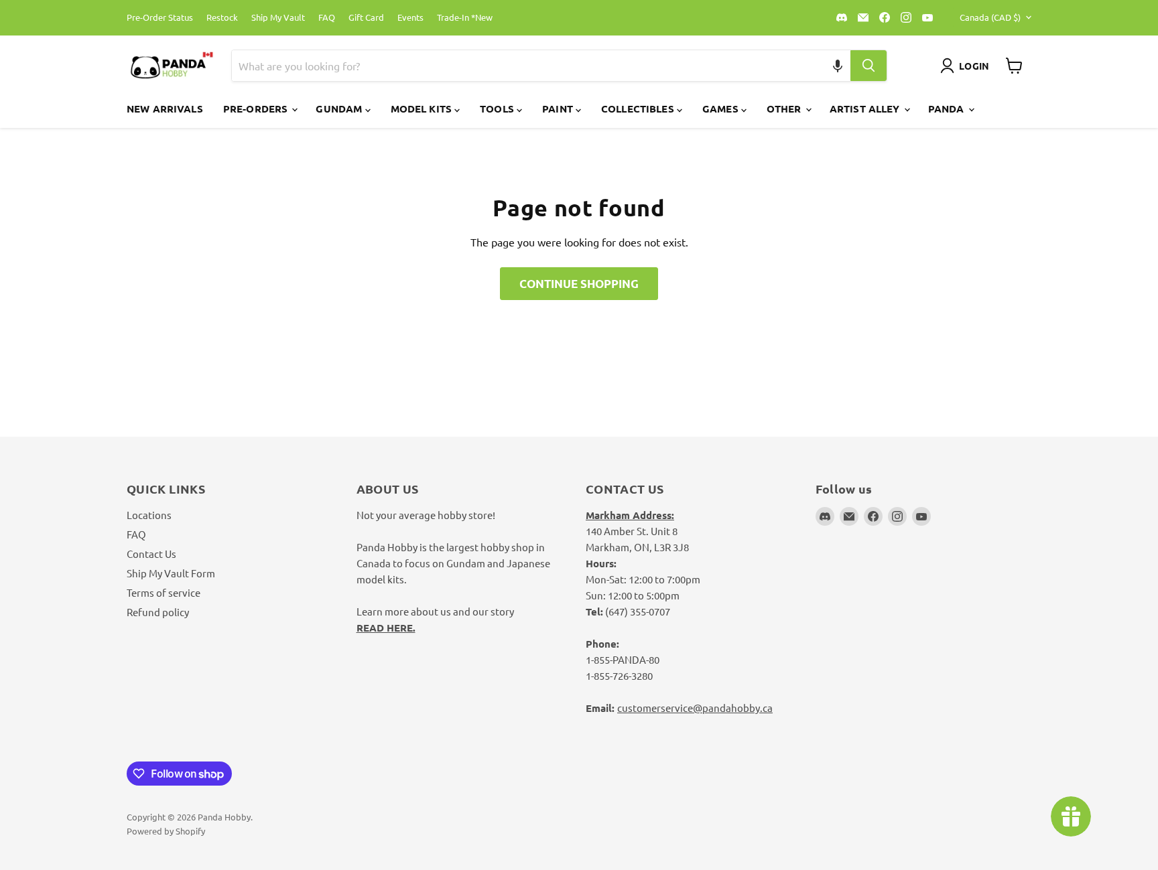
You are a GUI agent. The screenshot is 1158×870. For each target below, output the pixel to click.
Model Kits (423, 108)
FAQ (326, 18)
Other (785, 108)
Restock (222, 18)
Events (410, 18)
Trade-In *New (465, 18)
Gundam (340, 108)
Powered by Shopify (166, 831)
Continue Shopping (579, 284)
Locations (149, 514)
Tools (498, 108)
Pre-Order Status (160, 18)
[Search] (868, 65)
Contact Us (151, 553)
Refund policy (158, 611)
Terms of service (163, 592)
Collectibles (639, 108)
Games (721, 108)
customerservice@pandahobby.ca (695, 707)
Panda (947, 108)
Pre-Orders (257, 108)
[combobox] (525, 65)
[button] (838, 65)
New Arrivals (165, 108)
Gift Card (366, 18)
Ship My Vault (278, 18)
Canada (990, 17)
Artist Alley (866, 108)
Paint (559, 108)
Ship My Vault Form (171, 573)
